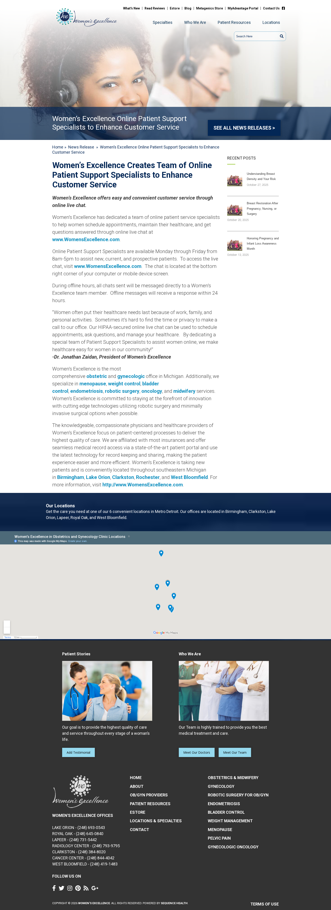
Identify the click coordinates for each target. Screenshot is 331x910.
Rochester (148, 477)
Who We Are (195, 22)
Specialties (162, 22)
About (136, 786)
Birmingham (70, 477)
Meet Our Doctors (196, 752)
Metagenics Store (209, 8)
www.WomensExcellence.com (86, 239)
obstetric (96, 376)
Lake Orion (98, 477)
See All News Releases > (244, 128)
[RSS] (87, 889)
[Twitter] (63, 889)
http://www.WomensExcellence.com (142, 485)
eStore (137, 812)
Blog (187, 8)
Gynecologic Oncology (233, 847)
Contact (139, 829)
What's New (131, 8)
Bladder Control (226, 812)
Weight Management (230, 820)
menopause (92, 383)
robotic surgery (122, 391)
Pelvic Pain (219, 838)
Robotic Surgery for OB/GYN (238, 795)
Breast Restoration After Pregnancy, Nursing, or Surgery (262, 209)
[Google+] (96, 889)
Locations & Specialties (156, 820)
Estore (175, 8)
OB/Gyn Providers (149, 795)
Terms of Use (264, 904)
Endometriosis (224, 803)
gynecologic (131, 376)
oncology (151, 391)
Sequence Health (174, 903)
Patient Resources (234, 22)
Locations (271, 22)
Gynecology (221, 786)
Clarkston (123, 477)
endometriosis (86, 391)
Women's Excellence (94, 903)
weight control (124, 383)
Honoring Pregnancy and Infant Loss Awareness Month (263, 244)
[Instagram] (71, 889)
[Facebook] (284, 8)
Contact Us (271, 8)
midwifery (184, 391)
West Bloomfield (189, 477)
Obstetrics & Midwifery (233, 777)
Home (57, 147)
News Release (81, 147)
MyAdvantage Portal (243, 8)
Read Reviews (155, 8)
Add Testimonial (78, 752)
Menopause (220, 829)
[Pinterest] (79, 889)
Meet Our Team (235, 752)
